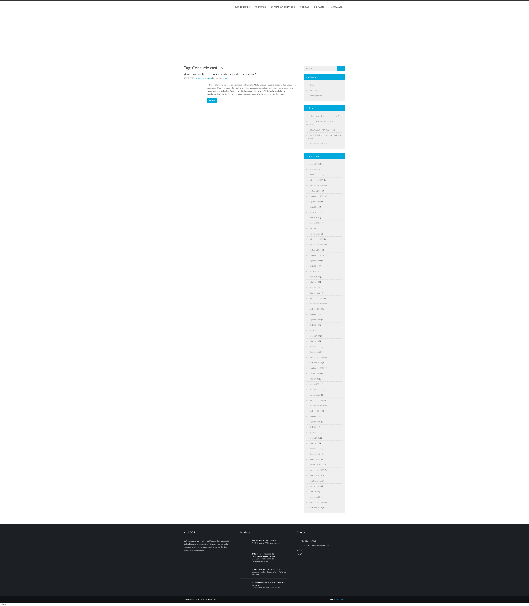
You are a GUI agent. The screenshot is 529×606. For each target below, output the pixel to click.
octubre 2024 (316, 250)
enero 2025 (315, 234)
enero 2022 (315, 395)
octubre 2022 (316, 362)
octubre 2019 (316, 507)
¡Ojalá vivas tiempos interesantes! (324, 116)
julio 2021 (314, 427)
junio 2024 (314, 271)
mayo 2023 (315, 336)
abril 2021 (314, 443)
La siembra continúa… (319, 143)
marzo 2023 (315, 346)
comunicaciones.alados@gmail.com (315, 545)
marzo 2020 (315, 497)
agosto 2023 (315, 319)
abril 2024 (314, 282)
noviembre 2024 (317, 244)
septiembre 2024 (317, 255)
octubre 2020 (316, 475)
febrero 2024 (315, 293)
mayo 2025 (315, 217)
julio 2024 (314, 266)
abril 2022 (314, 379)
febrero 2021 (315, 454)
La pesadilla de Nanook (283, 7)
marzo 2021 (315, 448)
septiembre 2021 (317, 416)
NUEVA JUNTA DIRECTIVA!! (322, 130)
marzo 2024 (315, 287)
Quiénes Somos (242, 7)
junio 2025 (314, 212)
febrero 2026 (315, 174)
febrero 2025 (315, 228)
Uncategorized (316, 95)
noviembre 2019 (317, 502)
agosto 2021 (315, 422)
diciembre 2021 (316, 400)
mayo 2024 (315, 277)
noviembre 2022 (317, 357)
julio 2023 (314, 325)
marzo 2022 (315, 384)
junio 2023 (314, 330)
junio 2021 (314, 432)
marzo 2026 (315, 169)
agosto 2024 (315, 260)
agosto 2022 (315, 373)
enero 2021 (315, 459)
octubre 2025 (316, 191)
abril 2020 (314, 491)
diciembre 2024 (316, 239)
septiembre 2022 (317, 368)
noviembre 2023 (317, 303)
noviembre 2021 (317, 405)
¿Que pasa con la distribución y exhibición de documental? (220, 74)
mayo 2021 (315, 438)
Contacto (319, 7)
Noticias (304, 7)
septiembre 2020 (317, 481)
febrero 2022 (315, 389)
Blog (312, 85)
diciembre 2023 (316, 298)
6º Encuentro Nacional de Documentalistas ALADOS (263, 555)
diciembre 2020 (316, 464)
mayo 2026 (315, 164)
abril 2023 (314, 341)
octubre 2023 (316, 309)
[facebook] (299, 552)
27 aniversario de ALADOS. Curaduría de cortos (268, 583)
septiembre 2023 (317, 314)
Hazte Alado (336, 7)
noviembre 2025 (317, 185)
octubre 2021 (316, 411)
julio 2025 (314, 207)
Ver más (212, 100)
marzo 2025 (315, 223)
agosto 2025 (315, 201)
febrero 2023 (315, 352)
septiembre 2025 (317, 196)
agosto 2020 (315, 486)
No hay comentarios (204, 78)
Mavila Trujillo (339, 599)
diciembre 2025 (316, 180)
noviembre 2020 (317, 470)
